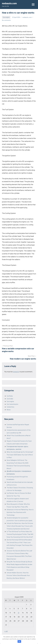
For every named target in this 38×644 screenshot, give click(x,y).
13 (18, 613)
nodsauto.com (9, 3)
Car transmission (12, 404)
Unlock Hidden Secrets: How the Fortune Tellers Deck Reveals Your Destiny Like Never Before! (18, 575)
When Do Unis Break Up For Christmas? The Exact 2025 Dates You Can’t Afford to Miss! (20, 454)
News (9, 409)
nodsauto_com (27, 17)
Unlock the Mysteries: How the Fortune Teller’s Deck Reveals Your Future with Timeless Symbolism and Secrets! (20, 526)
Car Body (10, 396)
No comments (6, 20)
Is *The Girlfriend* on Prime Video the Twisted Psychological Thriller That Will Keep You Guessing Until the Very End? (20, 534)
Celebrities (10, 407)
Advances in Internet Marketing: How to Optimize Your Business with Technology (20, 512)
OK (19, 641)
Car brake (10, 399)
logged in (16, 371)
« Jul (6, 631)
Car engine (6, 17)
